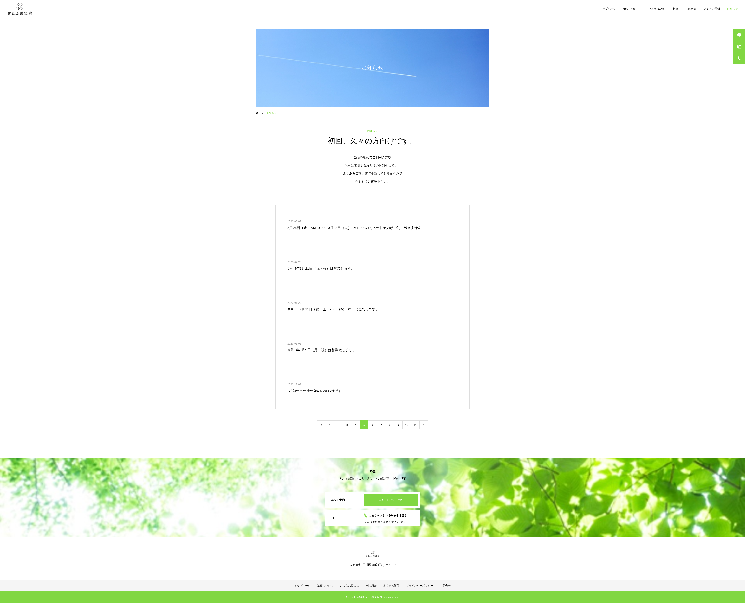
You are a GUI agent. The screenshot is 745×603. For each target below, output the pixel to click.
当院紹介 (690, 8)
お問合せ (445, 585)
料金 (675, 8)
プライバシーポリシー (419, 585)
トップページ (608, 8)
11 (415, 424)
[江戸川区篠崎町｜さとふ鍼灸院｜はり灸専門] (20, 8)
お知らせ (732, 8)
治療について (631, 8)
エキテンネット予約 (391, 499)
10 (406, 424)
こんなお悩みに (656, 8)
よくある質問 (711, 8)
